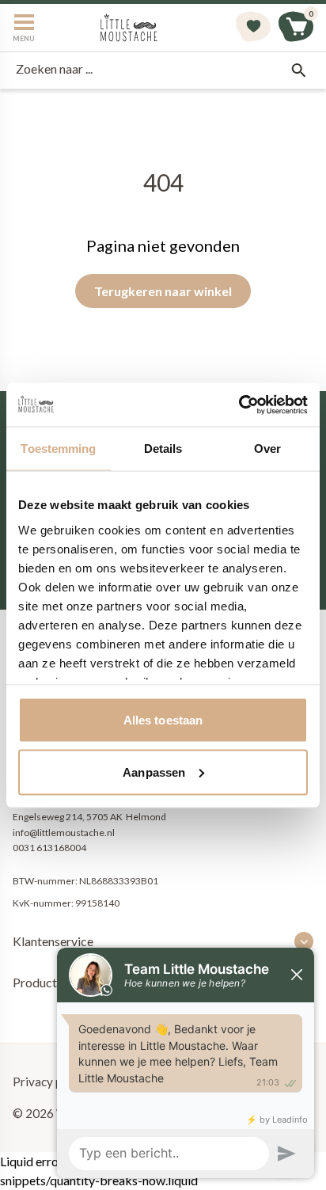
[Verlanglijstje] (253, 27)
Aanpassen (154, 771)
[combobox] (163, 70)
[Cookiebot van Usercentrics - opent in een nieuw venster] (238, 404)
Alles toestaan (163, 720)
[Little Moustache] (129, 28)
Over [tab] (267, 448)
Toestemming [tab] (58, 448)
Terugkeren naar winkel (163, 290)
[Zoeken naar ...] (298, 70)
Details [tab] (163, 448)
